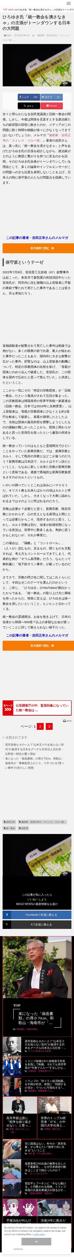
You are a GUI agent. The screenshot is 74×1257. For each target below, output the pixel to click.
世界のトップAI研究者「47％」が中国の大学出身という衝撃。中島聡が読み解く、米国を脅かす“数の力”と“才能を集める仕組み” (54, 1121)
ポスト (30, 106)
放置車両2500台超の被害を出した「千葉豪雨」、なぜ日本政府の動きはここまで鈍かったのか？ (45, 1167)
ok (36, 1241)
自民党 (24, 828)
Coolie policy (39, 1234)
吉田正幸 (10, 822)
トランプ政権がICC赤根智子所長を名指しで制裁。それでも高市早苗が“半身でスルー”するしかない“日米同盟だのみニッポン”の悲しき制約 (45, 1064)
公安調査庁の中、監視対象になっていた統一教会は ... (42, 708)
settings (18, 1249)
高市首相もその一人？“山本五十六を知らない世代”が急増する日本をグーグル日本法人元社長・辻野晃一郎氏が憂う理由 (34, 749)
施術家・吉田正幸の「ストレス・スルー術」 (43, 822)
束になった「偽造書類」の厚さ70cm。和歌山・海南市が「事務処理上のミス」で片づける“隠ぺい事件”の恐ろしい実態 (34, 763)
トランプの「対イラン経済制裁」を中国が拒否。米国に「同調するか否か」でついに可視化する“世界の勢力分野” (45, 1084)
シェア (25, 97)
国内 (9, 35)
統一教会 (10, 828)
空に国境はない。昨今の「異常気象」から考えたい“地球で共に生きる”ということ (45, 1147)
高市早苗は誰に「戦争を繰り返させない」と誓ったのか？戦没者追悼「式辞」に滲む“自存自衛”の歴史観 (19, 1121)
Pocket (53, 106)
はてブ (48, 97)
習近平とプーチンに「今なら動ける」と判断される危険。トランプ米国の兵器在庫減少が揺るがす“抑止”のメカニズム (45, 1187)
